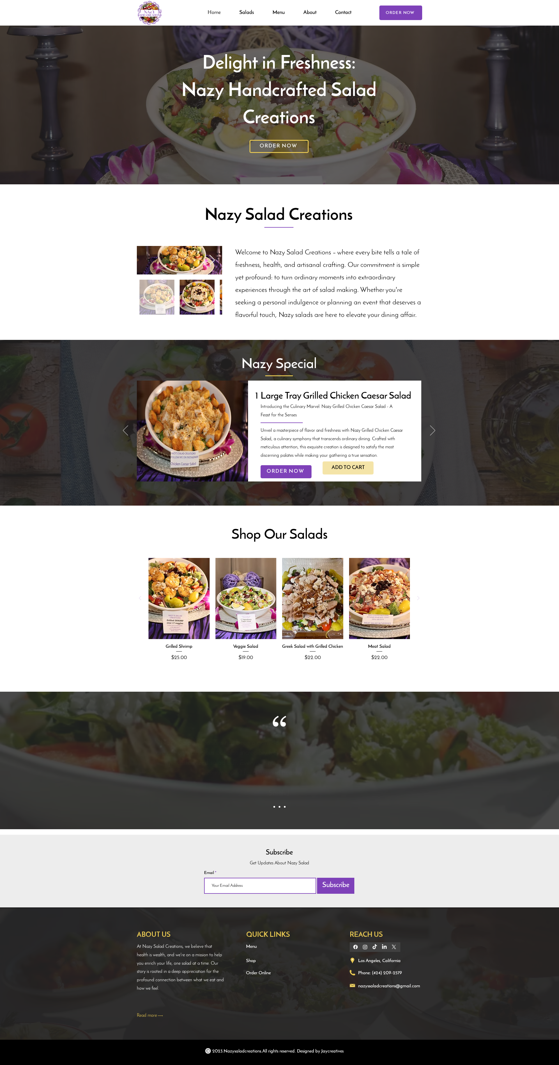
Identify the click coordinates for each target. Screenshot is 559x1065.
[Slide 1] (274, 807)
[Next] (432, 430)
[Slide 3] (285, 807)
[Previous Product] (140, 598)
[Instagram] (365, 947)
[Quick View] (179, 598)
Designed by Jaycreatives (320, 1051)
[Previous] (125, 430)
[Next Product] (418, 598)
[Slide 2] (279, 807)
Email (209, 873)
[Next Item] (212, 260)
